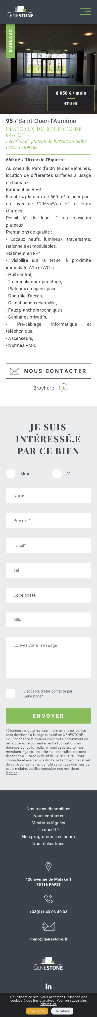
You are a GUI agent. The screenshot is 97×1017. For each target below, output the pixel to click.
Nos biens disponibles (49, 808)
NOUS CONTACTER (55, 371)
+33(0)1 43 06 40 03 (49, 911)
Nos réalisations (48, 843)
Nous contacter (48, 815)
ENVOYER (48, 716)
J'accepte (37, 1011)
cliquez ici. (49, 1004)
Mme (25, 473)
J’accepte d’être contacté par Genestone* (48, 693)
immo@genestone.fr (48, 939)
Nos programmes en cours (48, 836)
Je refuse (62, 1011)
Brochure (43, 388)
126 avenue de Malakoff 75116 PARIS (49, 882)
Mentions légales (48, 822)
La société (48, 829)
